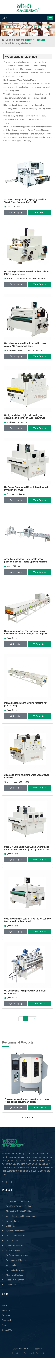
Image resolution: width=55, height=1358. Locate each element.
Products (40, 40)
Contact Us (40, 1353)
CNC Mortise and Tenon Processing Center (25, 1099)
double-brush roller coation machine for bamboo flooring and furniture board (27, 919)
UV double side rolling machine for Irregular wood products (25, 991)
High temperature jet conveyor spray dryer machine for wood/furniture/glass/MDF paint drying (25, 633)
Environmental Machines (17, 1260)
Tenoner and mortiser (15, 1231)
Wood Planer (11, 1226)
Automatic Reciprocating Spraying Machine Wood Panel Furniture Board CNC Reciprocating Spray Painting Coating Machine (27, 202)
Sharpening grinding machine (19, 1211)
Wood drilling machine (15, 1235)
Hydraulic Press (13, 1250)
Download (6, 1320)
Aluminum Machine (14, 1275)
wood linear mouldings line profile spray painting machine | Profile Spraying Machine (25, 560)
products (6, 1315)
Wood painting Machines (17, 1280)
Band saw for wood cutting (18, 1206)
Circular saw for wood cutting (19, 1201)
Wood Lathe (11, 1265)
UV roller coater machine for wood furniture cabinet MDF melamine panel (25, 344)
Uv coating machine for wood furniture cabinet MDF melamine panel (26, 272)
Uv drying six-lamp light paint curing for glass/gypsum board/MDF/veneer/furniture (24, 416)
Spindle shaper (12, 1221)
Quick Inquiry (15, 212)
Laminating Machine (14, 1245)
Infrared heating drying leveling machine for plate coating (25, 704)
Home (28, 40)
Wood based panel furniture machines (23, 1216)
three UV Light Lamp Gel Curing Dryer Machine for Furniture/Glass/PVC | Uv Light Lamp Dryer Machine (27, 849)
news (4, 1325)
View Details (39, 212)
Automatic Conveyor (15, 1270)
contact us (7, 1330)
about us (6, 1310)
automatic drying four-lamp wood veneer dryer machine (26, 776)
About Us (15, 1353)
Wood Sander (12, 1240)
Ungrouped (11, 1284)
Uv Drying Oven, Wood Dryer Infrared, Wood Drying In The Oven (26, 488)
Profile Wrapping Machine (17, 1255)
